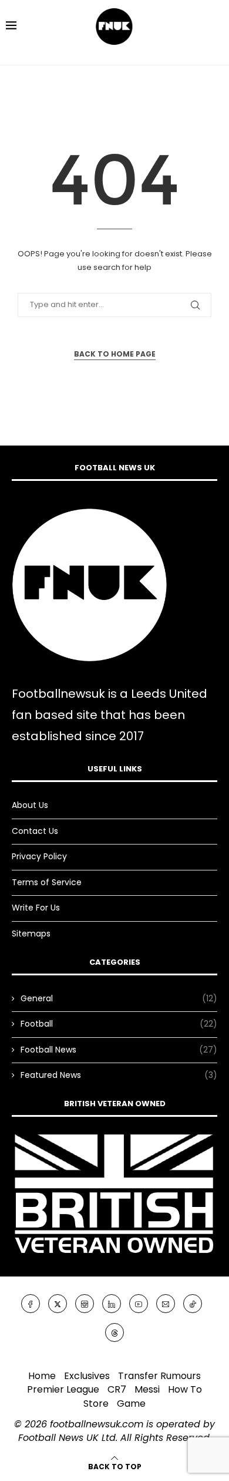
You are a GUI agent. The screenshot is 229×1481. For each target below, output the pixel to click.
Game (131, 1403)
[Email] (165, 1303)
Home (42, 1376)
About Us (30, 805)
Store (96, 1403)
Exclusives (87, 1376)
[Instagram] (84, 1303)
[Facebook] (30, 1303)
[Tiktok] (192, 1303)
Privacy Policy (39, 856)
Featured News (119, 1075)
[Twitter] (57, 1303)
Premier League (63, 1389)
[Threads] (114, 1331)
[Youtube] (138, 1303)
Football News (119, 1049)
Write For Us (36, 907)
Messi (147, 1389)
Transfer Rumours (159, 1376)
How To (185, 1389)
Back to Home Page (115, 354)
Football (119, 1024)
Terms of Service (47, 882)
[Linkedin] (111, 1303)
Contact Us (35, 831)
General (119, 998)
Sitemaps (31, 933)
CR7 (116, 1389)
